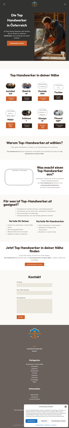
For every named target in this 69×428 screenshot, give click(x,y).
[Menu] (4, 4)
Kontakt (34, 351)
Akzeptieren (31, 421)
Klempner (35, 375)
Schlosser (34, 377)
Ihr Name (19, 282)
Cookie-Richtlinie (40, 425)
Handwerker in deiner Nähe (34, 349)
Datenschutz (48, 425)
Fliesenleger (34, 380)
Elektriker (34, 368)
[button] (65, 407)
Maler (34, 382)
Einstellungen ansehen (59, 421)
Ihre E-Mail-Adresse (23, 290)
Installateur (34, 366)
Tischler (34, 373)
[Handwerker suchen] (65, 4)
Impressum (54, 425)
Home (34, 346)
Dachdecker (34, 371)
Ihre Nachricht (21, 298)
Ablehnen (44, 421)
